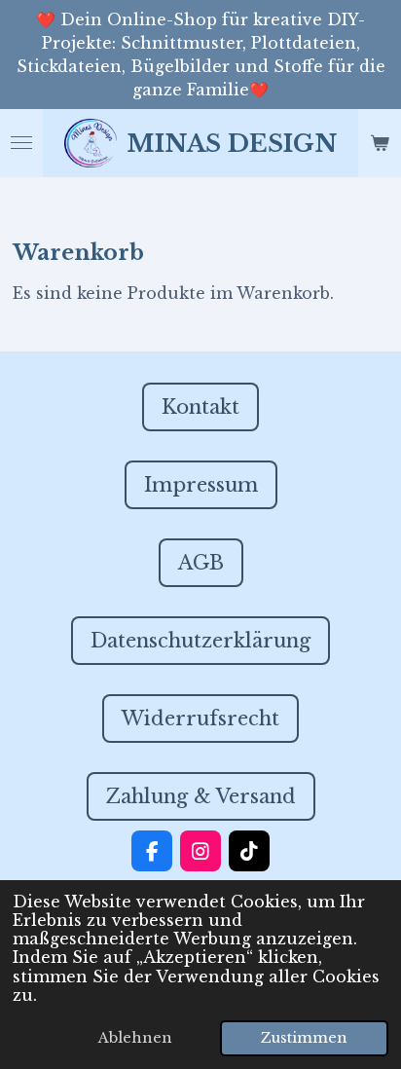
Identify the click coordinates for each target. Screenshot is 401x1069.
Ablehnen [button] (135, 1038)
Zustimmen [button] (304, 1038)
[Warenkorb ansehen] (379, 143)
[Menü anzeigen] (21, 143)
